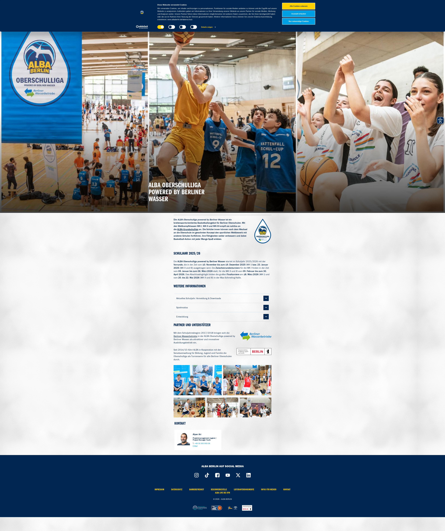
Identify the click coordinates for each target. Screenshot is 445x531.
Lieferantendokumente (244, 489)
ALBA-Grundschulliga (187, 229)
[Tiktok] (207, 474)
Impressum (159, 489)
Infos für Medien (268, 489)
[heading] (222, 298)
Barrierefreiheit (196, 489)
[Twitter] (238, 474)
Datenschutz (176, 489)
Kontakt (286, 489)
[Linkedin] (248, 474)
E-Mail (195, 446)
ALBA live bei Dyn (222, 492)
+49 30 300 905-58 (202, 443)
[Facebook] (217, 474)
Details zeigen (207, 27)
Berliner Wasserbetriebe (185, 336)
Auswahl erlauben (298, 14)
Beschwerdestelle (219, 489)
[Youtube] (227, 474)
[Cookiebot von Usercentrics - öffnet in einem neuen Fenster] (142, 27)
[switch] (171, 27)
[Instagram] (196, 474)
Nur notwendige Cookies (299, 21)
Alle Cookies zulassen (299, 6)
